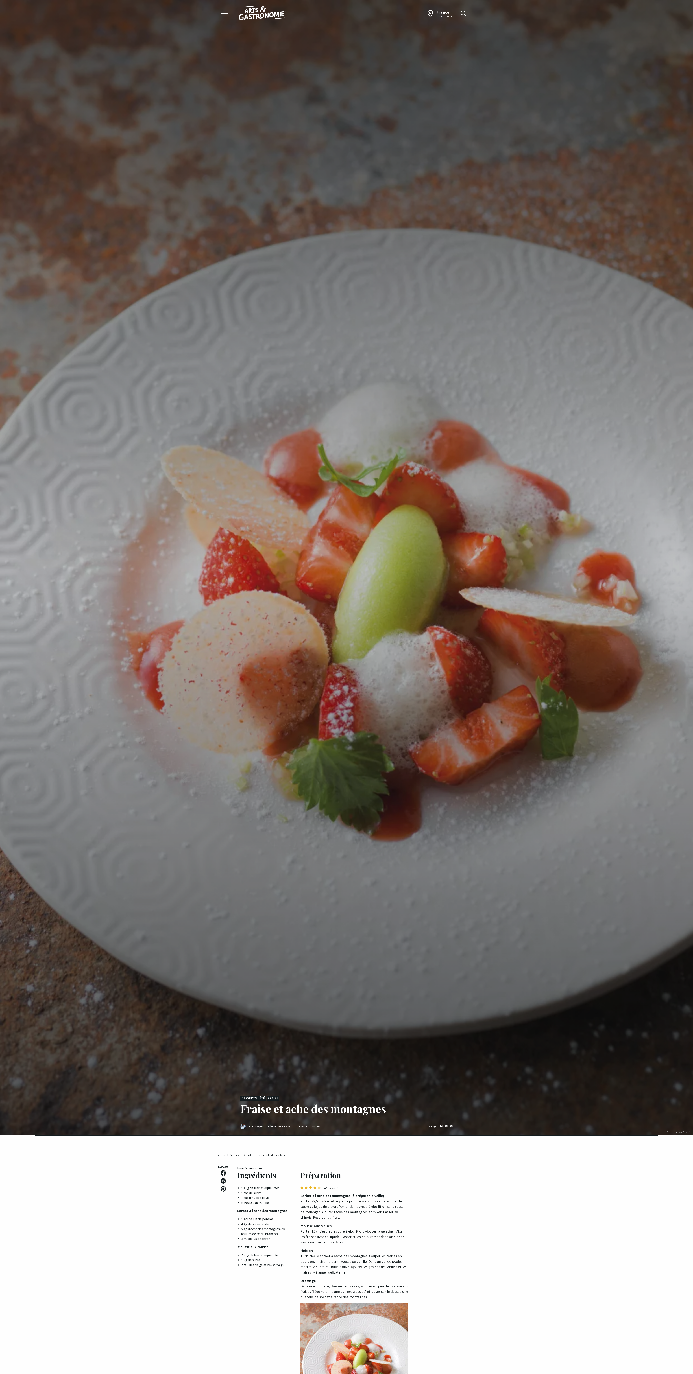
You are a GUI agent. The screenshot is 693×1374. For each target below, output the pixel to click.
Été (262, 1098)
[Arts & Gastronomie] (262, 13)
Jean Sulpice (258, 1126)
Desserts (249, 1098)
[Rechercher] (463, 13)
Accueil (221, 1155)
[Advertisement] (446, 1188)
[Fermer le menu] (224, 13)
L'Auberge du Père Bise (278, 1126)
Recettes (234, 1155)
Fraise (272, 1098)
